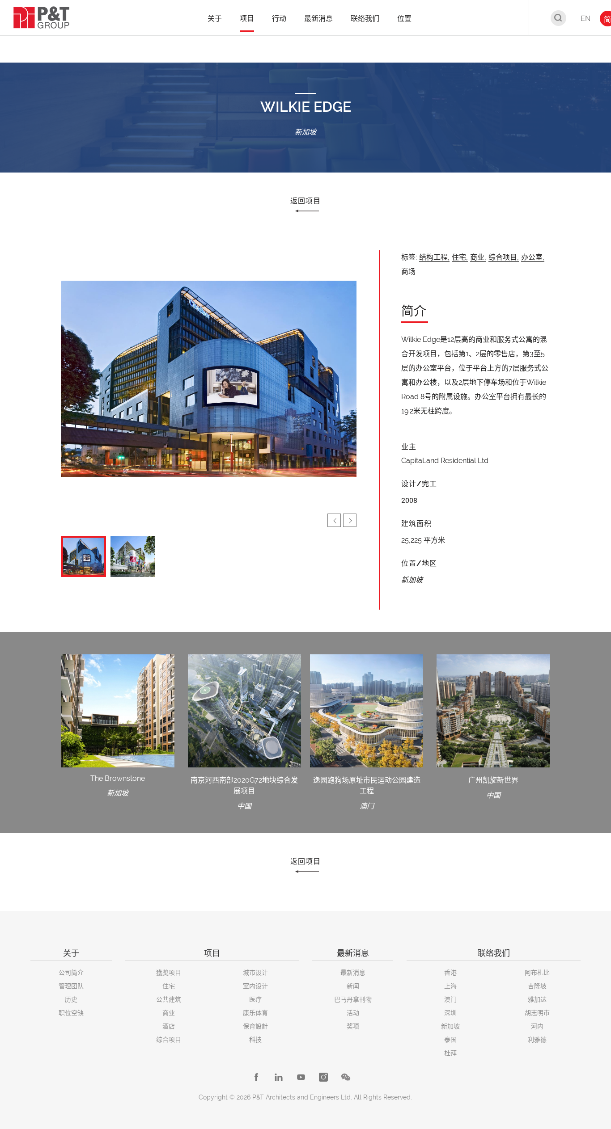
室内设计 (255, 986)
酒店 (168, 1026)
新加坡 (450, 1026)
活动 (353, 1012)
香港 (450, 972)
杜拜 (450, 1053)
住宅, (460, 257)
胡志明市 (537, 1012)
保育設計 (255, 1026)
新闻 (353, 986)
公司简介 (71, 972)
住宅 (168, 986)
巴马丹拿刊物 (353, 999)
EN (585, 18)
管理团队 (71, 986)
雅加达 (537, 999)
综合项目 (168, 1039)
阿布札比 (537, 972)
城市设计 (255, 972)
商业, (478, 257)
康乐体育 (255, 1012)
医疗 (255, 999)
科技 (255, 1039)
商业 (168, 1012)
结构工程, (434, 257)
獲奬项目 (168, 972)
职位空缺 (71, 1012)
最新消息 (352, 972)
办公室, (532, 257)
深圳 (450, 1012)
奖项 (353, 1026)
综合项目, (503, 257)
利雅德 (537, 1039)
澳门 (450, 999)
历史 (71, 999)
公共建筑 (168, 999)
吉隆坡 (537, 986)
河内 (537, 1026)
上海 (450, 986)
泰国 (450, 1039)
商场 (408, 271)
